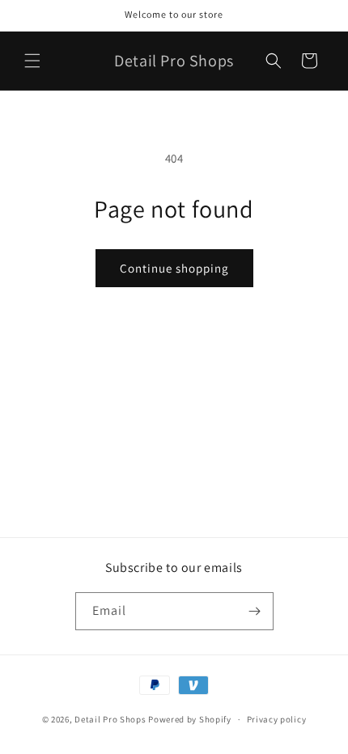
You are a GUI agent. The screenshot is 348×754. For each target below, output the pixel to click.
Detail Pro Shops (110, 719)
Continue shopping (174, 268)
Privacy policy (277, 719)
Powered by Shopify (189, 719)
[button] (32, 60)
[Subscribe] (255, 611)
